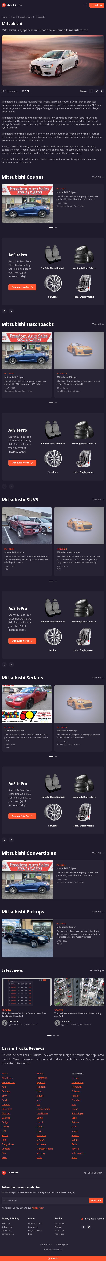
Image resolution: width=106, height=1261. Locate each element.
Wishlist (58, 1227)
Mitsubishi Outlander (69, 552)
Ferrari (5, 1126)
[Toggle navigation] (84, 5)
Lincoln (40, 1122)
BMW (4, 1095)
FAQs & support (35, 1230)
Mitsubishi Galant (14, 730)
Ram (74, 1104)
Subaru (75, 1135)
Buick (4, 1100)
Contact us (33, 1227)
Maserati (41, 1135)
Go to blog (95, 970)
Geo (4, 1153)
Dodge (5, 1122)
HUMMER (42, 1078)
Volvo (74, 1157)
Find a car (6, 1223)
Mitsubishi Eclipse (66, 192)
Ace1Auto (14, 5)
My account (60, 1223)
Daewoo (6, 1117)
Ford (4, 1139)
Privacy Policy (37, 1207)
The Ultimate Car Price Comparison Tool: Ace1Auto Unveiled (24, 1015)
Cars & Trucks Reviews (21, 17)
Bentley (6, 1091)
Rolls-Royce (78, 1113)
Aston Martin (8, 1082)
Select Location (95, 1172)
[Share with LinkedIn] (102, 91)
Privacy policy (62, 1244)
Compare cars (8, 1234)
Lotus (39, 1126)
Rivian (75, 1108)
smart (75, 1131)
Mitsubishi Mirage (67, 377)
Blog (30, 1234)
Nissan (75, 1078)
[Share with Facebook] (91, 91)
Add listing (59, 1234)
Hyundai (41, 1082)
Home (4, 17)
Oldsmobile (78, 1082)
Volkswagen (78, 1153)
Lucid (39, 1131)
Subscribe (96, 1200)
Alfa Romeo (7, 1078)
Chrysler (6, 1113)
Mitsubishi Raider (66, 926)
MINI (39, 1157)
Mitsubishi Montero (15, 552)
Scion (74, 1126)
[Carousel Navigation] (53, 310)
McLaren (41, 1144)
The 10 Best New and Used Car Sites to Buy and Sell (77, 1015)
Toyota (75, 1148)
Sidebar (54, 1258)
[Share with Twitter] (96, 91)
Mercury (41, 1153)
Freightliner (8, 1144)
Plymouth (77, 1086)
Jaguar (40, 1095)
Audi (4, 1086)
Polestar (76, 1091)
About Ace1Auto (35, 1223)
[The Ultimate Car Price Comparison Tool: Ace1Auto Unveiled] (27, 992)
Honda (40, 1073)
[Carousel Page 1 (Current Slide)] (51, 227)
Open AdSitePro (21, 287)
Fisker (5, 1135)
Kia (38, 1104)
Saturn (75, 1122)
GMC (4, 1157)
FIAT (4, 1131)
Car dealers (7, 1230)
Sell (98, 5)
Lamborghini (43, 1108)
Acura (5, 1073)
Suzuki (75, 1139)
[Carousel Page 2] (56, 227)
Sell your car (7, 1227)
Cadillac (6, 1104)
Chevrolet (7, 1108)
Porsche (76, 1100)
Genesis (6, 1148)
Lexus (40, 1117)
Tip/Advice (6, 1010)
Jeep (39, 1100)
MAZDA (40, 1139)
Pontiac (75, 1095)
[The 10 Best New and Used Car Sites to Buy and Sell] (79, 992)
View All (96, 176)
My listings (59, 1230)
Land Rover (42, 1113)
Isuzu (39, 1091)
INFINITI (41, 1086)
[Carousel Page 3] (58, 1035)
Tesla (74, 1144)
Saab (74, 1117)
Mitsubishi (40, 17)
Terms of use (46, 1244)
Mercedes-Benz (45, 1148)
